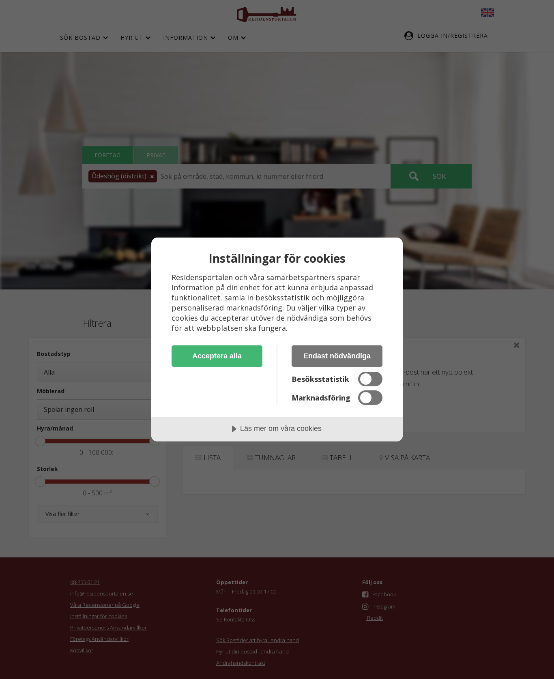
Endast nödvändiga (337, 356)
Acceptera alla (217, 356)
